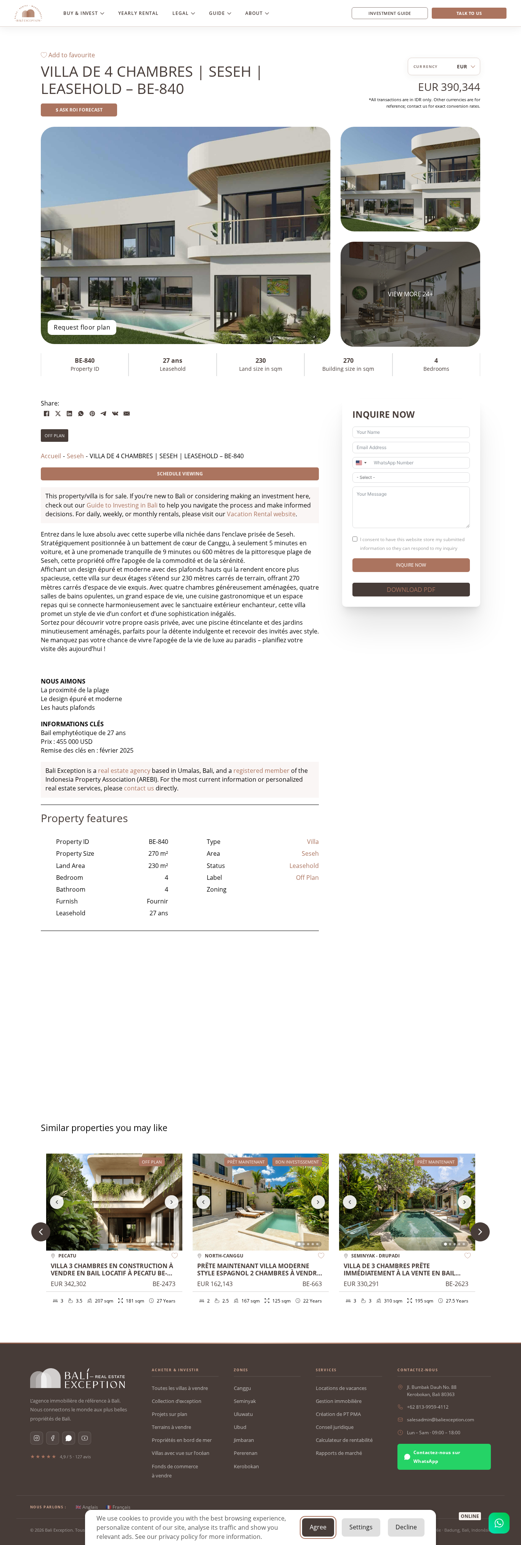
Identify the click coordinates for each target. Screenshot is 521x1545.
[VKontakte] (115, 413)
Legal (180, 13)
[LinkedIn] (69, 413)
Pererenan (245, 1453)
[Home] (28, 13)
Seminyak (245, 1401)
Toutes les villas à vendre (180, 1388)
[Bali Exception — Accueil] (77, 1378)
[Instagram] (36, 1438)
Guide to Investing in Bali (122, 505)
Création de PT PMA (338, 1414)
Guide (217, 13)
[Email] (126, 413)
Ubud (240, 1427)
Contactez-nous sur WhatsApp (436, 1456)
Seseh (310, 853)
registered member (261, 770)
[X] (58, 413)
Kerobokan (246, 1466)
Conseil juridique (335, 1427)
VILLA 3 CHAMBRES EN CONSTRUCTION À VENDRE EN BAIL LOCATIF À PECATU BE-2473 (112, 1273)
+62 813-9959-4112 (428, 1407)
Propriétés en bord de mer (182, 1440)
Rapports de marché (339, 1453)
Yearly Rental (138, 13)
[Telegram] (103, 413)
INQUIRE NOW (411, 565)
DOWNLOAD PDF (411, 589)
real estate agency (124, 770)
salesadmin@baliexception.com (440, 1419)
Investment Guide (389, 13)
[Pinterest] (92, 413)
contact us (139, 788)
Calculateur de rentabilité (344, 1440)
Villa (313, 841)
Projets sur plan (169, 1414)
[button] (480, 1231)
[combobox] (361, 462)
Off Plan (54, 435)
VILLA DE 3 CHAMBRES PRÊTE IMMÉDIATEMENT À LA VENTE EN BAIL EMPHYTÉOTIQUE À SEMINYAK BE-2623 (401, 1273)
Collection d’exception (176, 1401)
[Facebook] (46, 413)
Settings (361, 1527)
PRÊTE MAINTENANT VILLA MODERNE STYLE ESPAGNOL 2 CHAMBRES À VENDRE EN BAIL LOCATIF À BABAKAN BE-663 (258, 1273)
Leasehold (304, 865)
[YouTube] (84, 1438)
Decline (406, 1527)
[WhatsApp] (81, 413)
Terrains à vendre (171, 1427)
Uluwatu (243, 1414)
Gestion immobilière (339, 1401)
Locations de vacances (341, 1388)
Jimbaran (244, 1440)
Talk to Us (469, 13)
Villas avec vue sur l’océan (180, 1453)
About (254, 13)
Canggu (242, 1388)
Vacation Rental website (261, 514)
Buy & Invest (80, 13)
